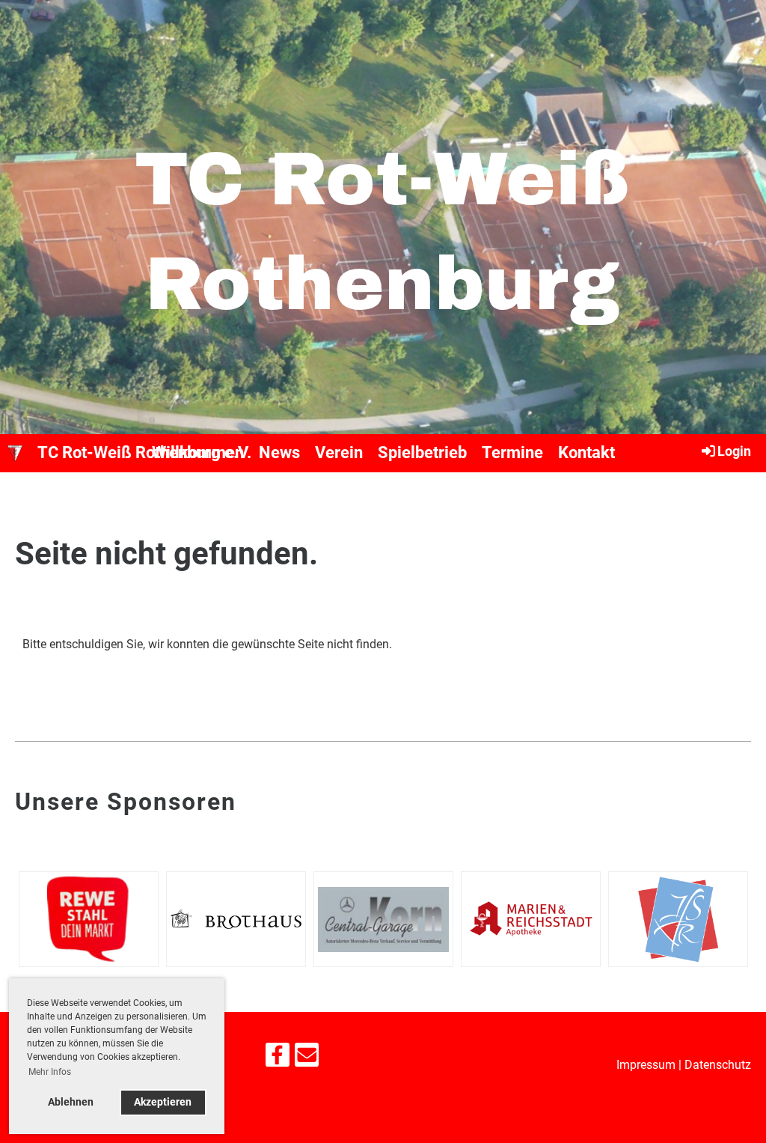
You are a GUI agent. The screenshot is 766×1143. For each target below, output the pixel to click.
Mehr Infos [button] (49, 1072)
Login (734, 451)
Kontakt (586, 452)
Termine (512, 452)
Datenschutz (717, 1065)
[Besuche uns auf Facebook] (277, 1058)
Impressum (645, 1065)
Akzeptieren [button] (163, 1102)
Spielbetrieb (422, 452)
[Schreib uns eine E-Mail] (307, 1058)
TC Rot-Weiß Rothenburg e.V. (144, 452)
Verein (339, 452)
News (279, 452)
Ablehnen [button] (71, 1102)
